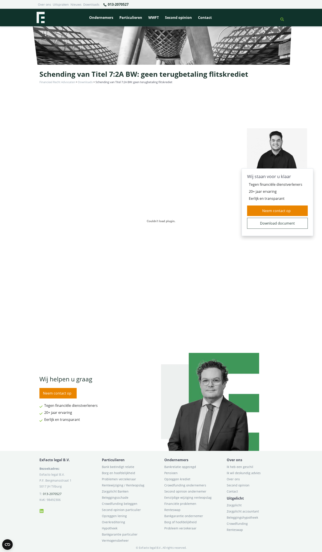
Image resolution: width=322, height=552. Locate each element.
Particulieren (130, 17)
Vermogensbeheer (115, 540)
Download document (277, 223)
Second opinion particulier (121, 510)
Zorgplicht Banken (115, 491)
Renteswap (172, 510)
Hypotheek (109, 528)
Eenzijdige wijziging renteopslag (188, 497)
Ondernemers (101, 17)
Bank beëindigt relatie (118, 467)
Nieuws (76, 4)
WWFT (153, 17)
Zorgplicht (234, 505)
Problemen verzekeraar (119, 479)
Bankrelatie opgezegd (180, 467)
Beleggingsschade (115, 497)
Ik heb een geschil (240, 467)
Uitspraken (61, 4)
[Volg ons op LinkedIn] (41, 510)
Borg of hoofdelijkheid (180, 522)
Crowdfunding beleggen (119, 504)
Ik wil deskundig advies (244, 473)
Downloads (91, 4)
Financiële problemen (180, 504)
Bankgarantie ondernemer (183, 516)
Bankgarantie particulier (120, 534)
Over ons (44, 4)
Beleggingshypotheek (242, 517)
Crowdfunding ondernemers (185, 485)
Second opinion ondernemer (185, 491)
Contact (205, 17)
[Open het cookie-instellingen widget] (7, 544)
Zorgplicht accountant (243, 511)
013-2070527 (118, 4)
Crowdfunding (237, 524)
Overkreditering (113, 522)
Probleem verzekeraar (180, 528)
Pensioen (171, 473)
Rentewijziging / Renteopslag (123, 485)
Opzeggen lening (114, 516)
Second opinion (178, 17)
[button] (280, 17)
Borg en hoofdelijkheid (118, 473)
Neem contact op (276, 210)
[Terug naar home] (40, 18)
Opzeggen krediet (177, 479)
